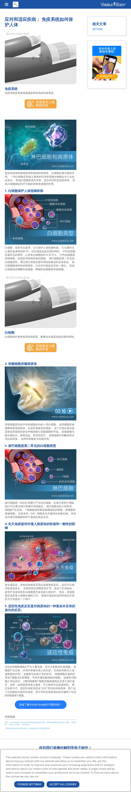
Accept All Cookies (63, 784)
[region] (65, 770)
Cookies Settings (29, 784)
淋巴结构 (97, 29)
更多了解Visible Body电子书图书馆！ (40, 704)
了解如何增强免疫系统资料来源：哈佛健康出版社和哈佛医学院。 (28, 728)
